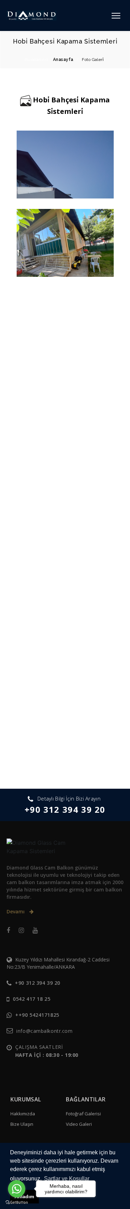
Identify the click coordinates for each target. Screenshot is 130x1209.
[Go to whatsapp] (16, 1189)
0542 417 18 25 (31, 999)
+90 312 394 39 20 (65, 809)
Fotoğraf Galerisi (83, 1113)
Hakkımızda (22, 1113)
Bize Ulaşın (21, 1124)
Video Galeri (79, 1124)
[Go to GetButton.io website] (17, 1202)
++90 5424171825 (37, 1015)
